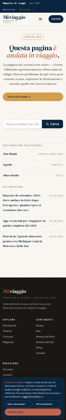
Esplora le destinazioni (21, 108)
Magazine (8, 342)
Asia (38, 331)
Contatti (7, 374)
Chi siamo (8, 369)
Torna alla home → (19, 96)
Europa (40, 325)
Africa (39, 347)
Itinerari (7, 331)
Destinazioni (9, 325)
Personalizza (44, 404)
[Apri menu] (40, 19)
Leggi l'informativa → (32, 396)
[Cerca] (31, 19)
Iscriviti (56, 18)
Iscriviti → (26, 9)
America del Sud (45, 342)
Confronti (8, 336)
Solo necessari (16, 404)
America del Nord (45, 336)
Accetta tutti (15, 411)
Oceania (40, 353)
